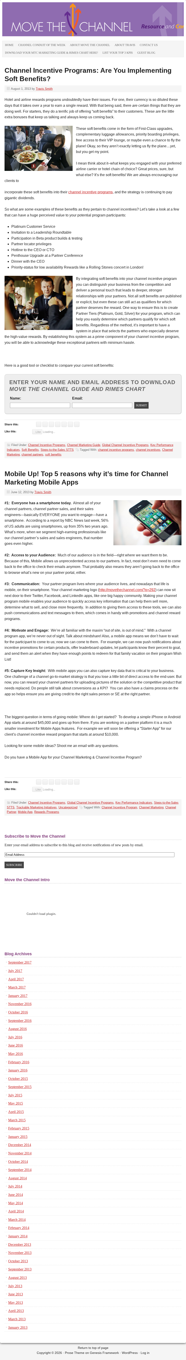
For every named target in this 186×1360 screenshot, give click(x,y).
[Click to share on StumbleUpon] (57, 424)
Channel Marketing (151, 807)
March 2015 (17, 1120)
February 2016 (18, 1062)
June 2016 (15, 1045)
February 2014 (18, 1228)
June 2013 (15, 1294)
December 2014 (19, 1145)
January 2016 (17, 1070)
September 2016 (20, 1021)
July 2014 (15, 1186)
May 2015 (15, 1103)
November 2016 (20, 1004)
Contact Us (149, 45)
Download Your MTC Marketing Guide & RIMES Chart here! (51, 52)
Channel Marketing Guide (83, 445)
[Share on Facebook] (64, 424)
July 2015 (15, 1095)
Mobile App (25, 812)
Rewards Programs (46, 812)
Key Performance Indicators (133, 802)
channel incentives (148, 449)
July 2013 (15, 1286)
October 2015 (18, 1079)
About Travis (125, 45)
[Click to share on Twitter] (45, 424)
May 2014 (15, 1203)
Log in (145, 1353)
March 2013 (17, 1319)
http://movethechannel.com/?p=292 (127, 590)
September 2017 (20, 962)
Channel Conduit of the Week (41, 45)
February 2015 (18, 1128)
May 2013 (15, 1302)
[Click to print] (70, 424)
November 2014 (20, 1153)
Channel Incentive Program (119, 807)
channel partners (32, 454)
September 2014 (20, 1170)
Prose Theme (74, 1353)
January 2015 (17, 1137)
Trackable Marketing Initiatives (36, 807)
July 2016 (15, 1037)
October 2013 (18, 1261)
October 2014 (18, 1162)
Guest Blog (146, 52)
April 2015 (16, 1112)
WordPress (130, 1353)
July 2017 (15, 971)
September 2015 (20, 1087)
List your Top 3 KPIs (118, 52)
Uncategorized (68, 807)
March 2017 (17, 987)
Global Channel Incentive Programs (125, 445)
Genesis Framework (104, 1353)
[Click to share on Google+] (51, 424)
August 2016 (17, 1029)
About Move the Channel (90, 45)
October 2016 (18, 1012)
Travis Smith (44, 88)
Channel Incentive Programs (46, 445)
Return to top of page (93, 1348)
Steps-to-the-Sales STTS (57, 449)
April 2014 (16, 1211)
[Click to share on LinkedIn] (38, 424)
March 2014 (17, 1220)
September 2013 (20, 1269)
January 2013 (17, 1327)
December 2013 (19, 1244)
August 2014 (17, 1178)
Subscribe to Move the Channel (35, 836)
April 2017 (16, 979)
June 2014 (15, 1195)
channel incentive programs (90, 192)
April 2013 (16, 1311)
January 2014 (17, 1236)
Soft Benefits (30, 449)
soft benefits (53, 454)
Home (9, 45)
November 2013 (20, 1253)
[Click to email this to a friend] (76, 424)
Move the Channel (53, 22)
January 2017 (17, 996)
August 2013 (17, 1278)
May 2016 (15, 1054)
